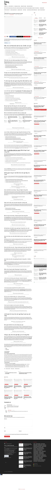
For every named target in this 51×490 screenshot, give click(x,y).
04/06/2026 (40, 226)
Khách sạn (35, 448)
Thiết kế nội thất (7, 9)
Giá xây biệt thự (10, 6)
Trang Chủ (6, 6)
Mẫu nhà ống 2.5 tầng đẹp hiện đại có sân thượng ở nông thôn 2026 (40, 195)
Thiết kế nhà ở (40, 458)
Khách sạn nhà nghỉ (13, 9)
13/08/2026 (40, 271)
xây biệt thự (14, 218)
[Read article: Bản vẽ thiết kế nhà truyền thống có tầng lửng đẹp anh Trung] (40, 171)
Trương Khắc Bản (12, 14)
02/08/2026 (6, 388)
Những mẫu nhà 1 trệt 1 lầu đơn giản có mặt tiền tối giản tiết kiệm (40, 43)
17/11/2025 (40, 107)
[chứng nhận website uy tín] (11, 459)
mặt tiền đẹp (7, 83)
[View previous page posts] (17, 125)
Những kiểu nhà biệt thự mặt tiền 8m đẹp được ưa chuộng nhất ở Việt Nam (40, 58)
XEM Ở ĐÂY (12, 231)
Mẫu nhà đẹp (12, 368)
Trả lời (9, 412)
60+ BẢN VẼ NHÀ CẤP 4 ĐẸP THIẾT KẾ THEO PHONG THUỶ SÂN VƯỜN (43, 33)
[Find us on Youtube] (8, 462)
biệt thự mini (27, 133)
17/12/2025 (40, 96)
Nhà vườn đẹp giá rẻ (36, 451)
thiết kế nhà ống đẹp (36, 458)
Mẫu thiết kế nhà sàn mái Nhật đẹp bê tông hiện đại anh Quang (27, 121)
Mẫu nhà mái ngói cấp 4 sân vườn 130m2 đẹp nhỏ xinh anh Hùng (14, 64)
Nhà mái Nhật (19, 14)
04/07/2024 (40, 211)
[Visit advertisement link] (44, 2)
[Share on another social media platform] (31, 36)
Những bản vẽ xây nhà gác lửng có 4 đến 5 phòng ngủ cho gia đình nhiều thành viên (16, 180)
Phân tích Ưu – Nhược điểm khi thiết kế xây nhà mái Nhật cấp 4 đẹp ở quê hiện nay (13, 121)
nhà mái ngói (13, 85)
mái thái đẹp (18, 90)
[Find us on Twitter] (5, 462)
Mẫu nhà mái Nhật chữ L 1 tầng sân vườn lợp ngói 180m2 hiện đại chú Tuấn (18, 397)
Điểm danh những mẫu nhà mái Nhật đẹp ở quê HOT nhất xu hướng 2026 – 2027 (8, 397)
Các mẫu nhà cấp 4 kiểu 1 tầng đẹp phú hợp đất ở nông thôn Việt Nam (43, 29)
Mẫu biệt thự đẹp (23, 6)
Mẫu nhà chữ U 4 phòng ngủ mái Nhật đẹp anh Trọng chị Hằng (40, 136)
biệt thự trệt (13, 133)
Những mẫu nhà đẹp (36, 452)
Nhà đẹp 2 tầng (43, 451)
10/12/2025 (40, 66)
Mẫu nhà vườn (6, 82)
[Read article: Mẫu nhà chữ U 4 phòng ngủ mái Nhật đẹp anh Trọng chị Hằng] (40, 141)
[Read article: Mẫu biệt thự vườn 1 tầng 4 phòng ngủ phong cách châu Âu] (28, 393)
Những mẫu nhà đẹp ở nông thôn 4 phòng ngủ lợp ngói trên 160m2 (39, 106)
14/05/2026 (25, 399)
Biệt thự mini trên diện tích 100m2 (37, 446)
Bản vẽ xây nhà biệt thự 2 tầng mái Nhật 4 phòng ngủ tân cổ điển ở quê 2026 (40, 151)
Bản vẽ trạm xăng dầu (40, 447)
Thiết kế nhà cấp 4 (17, 368)
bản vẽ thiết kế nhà (12, 154)
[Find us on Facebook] (4, 462)
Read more (36, 118)
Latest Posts (7, 349)
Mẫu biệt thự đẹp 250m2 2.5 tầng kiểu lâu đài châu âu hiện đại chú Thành (15, 139)
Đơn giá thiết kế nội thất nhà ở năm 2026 (10, 66)
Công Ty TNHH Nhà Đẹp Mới (11, 353)
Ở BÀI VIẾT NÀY (10, 264)
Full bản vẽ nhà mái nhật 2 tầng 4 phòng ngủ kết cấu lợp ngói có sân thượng (40, 121)
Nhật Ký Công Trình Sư (41, 9)
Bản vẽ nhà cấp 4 (35, 447)
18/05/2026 (15, 399)
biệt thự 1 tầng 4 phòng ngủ (8, 62)
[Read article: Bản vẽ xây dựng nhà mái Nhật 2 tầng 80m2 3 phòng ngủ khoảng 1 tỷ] (40, 186)
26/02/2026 (40, 196)
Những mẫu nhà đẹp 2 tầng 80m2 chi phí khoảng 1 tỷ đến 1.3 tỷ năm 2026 (43, 25)
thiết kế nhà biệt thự (12, 103)
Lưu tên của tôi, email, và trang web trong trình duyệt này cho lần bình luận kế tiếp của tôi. (16, 434)
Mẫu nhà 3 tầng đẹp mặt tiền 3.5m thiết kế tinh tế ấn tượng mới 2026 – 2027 (27, 117)
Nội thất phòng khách (36, 453)
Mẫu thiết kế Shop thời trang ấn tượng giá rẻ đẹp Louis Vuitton (28, 461)
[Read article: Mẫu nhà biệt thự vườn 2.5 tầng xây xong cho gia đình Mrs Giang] (40, 216)
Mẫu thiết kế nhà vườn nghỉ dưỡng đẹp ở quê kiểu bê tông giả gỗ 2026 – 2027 (13, 117)
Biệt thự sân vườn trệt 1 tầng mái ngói (10, 208)
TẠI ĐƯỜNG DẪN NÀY (21, 114)
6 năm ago (13, 410)
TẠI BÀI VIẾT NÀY (6, 290)
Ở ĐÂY (29, 328)
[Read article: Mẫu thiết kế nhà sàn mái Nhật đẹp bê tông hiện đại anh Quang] (20, 121)
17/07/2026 (25, 388)
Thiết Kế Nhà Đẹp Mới (10, 471)
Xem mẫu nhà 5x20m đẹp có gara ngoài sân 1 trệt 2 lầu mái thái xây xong (40, 225)
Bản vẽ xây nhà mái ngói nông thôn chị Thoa (11, 67)
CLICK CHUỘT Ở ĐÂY (29, 219)
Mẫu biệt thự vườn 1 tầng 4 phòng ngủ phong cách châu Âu (28, 397)
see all (14, 363)
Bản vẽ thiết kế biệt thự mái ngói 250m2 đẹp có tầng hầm (12, 209)
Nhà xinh (40, 451)
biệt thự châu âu (26, 90)
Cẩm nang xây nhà (17, 6)
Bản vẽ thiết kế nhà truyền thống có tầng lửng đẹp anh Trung (40, 166)
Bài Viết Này (15, 299)
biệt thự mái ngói (18, 187)
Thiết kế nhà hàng (41, 457)
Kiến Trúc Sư (9, 410)
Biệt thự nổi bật (36, 198)
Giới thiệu (24, 9)
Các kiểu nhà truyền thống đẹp (32, 9)
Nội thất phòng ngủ (41, 453)
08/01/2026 (40, 152)
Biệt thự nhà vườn (8, 368)
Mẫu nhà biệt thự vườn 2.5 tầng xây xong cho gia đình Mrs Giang (40, 210)
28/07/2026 (40, 51)
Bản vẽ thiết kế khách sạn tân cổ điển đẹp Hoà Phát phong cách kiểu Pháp (15, 365)
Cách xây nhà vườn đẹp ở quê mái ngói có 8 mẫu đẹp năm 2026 (13, 179)
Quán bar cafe (19, 9)
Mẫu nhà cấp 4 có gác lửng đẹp (40, 448)
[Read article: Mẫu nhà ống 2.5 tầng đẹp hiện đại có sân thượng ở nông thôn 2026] (40, 201)
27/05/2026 (16, 14)
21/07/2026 (15, 388)
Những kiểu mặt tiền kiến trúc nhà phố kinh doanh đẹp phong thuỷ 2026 (40, 88)
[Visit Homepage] (6, 2)
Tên (4, 427)
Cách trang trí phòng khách (14, 197)
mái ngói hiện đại (12, 261)
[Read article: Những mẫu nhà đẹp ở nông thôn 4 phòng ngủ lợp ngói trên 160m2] (40, 112)
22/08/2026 (40, 241)
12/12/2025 (40, 137)
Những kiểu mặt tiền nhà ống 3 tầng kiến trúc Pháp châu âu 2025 (40, 73)
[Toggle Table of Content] (9, 43)
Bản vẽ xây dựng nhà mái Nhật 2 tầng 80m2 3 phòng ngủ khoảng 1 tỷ (39, 180)
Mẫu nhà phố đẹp (29, 6)
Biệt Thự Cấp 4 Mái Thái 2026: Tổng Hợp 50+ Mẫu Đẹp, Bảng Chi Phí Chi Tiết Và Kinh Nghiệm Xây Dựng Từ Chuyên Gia (40, 109)
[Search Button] (46, 8)
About (6, 348)
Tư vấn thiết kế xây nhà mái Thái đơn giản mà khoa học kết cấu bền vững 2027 (42, 21)
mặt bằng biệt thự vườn (14, 150)
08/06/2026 (40, 122)
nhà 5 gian (12, 270)
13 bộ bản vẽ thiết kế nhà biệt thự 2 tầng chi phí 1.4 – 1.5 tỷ (13, 181)
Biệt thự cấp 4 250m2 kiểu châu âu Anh (10, 136)
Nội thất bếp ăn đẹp (41, 452)
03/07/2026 (6, 399)
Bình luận (5, 418)
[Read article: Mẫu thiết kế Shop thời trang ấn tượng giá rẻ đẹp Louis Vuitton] (21, 462)
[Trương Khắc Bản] (6, 351)
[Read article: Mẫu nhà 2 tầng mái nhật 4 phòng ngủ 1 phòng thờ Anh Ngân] (18, 382)
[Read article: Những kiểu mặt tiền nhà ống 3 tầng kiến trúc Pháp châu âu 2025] (40, 78)
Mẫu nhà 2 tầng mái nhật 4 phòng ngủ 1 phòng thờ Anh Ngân (18, 386)
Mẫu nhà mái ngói (6, 61)
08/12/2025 (40, 81)
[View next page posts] (18, 125)
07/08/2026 (40, 275)
